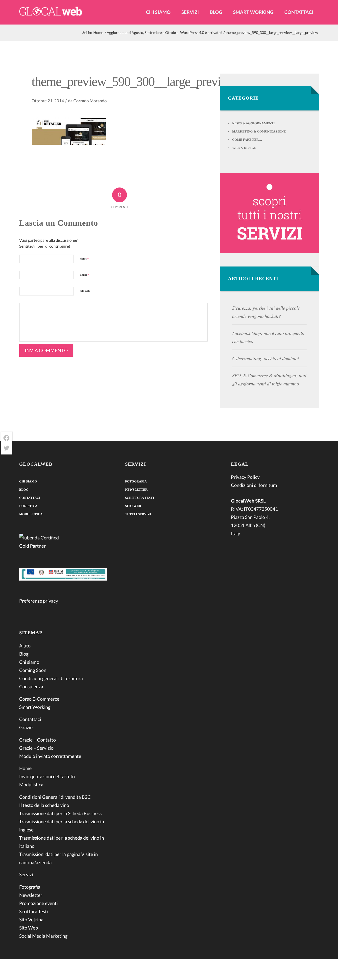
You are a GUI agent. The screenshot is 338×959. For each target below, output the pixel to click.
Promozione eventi (38, 903)
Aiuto (25, 646)
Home (25, 768)
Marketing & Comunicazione (259, 131)
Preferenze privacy (38, 601)
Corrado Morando (90, 100)
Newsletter (31, 895)
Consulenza (31, 687)
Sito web (85, 291)
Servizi (26, 875)
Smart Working (34, 707)
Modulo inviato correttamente (50, 756)
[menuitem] (158, 16)
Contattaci (29, 498)
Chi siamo (28, 481)
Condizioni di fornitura (254, 485)
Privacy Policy (245, 477)
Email (84, 274)
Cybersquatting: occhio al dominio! (265, 358)
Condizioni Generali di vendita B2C (55, 797)
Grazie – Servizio (36, 748)
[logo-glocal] (50, 12)
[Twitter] (6, 448)
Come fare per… (247, 139)
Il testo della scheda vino (44, 805)
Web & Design (244, 148)
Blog (24, 489)
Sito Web (28, 928)
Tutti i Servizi (138, 514)
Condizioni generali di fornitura (51, 678)
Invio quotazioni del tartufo (47, 776)
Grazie (26, 727)
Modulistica (31, 514)
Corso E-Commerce (39, 699)
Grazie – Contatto (37, 740)
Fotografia (29, 887)
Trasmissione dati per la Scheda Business (60, 813)
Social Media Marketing (43, 936)
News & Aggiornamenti (253, 123)
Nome (84, 258)
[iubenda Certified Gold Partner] (63, 543)
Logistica (28, 506)
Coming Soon (33, 670)
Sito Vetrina (31, 920)
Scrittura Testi (33, 911)
